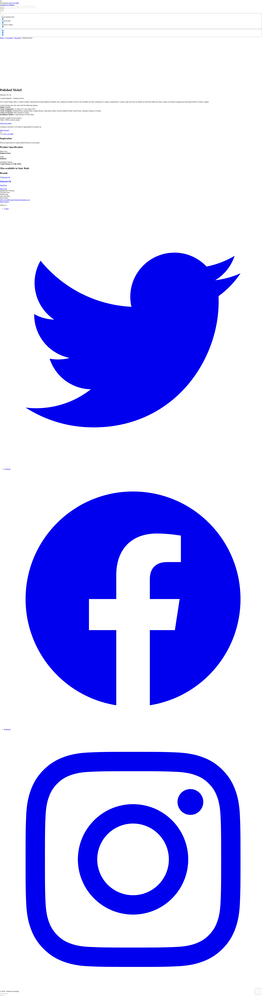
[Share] (3, 993)
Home (2, 38)
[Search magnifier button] (2, 9)
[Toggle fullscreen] (5, 993)
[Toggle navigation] (1, 1)
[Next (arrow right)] (3, 995)
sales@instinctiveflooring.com (20, 200)
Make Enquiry (4, 130)
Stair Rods (17, 38)
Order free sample (6, 123)
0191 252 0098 (14, 3)
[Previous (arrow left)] (1, 995)
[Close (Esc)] (1, 993)
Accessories (9, 38)
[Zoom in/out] (7, 993)
